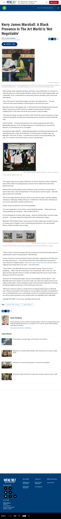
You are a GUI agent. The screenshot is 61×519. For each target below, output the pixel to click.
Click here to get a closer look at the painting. (39, 262)
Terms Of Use (50, 482)
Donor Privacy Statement (38, 483)
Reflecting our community (26, 483)
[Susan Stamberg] (5, 320)
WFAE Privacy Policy (52, 479)
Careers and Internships (26, 487)
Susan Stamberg (11, 38)
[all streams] (58, 8)
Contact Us (37, 479)
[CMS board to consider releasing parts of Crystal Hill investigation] (7, 365)
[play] (4, 8)
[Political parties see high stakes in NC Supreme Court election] (7, 341)
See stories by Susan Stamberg (20, 328)
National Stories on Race (13, 304)
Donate (54, 2)
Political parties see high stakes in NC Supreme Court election (30, 339)
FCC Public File (38, 486)
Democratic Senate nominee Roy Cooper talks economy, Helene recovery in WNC (35, 374)
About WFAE (26, 479)
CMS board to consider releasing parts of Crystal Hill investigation (31, 362)
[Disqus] (30, 411)
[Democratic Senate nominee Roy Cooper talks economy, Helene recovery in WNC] (7, 376)
